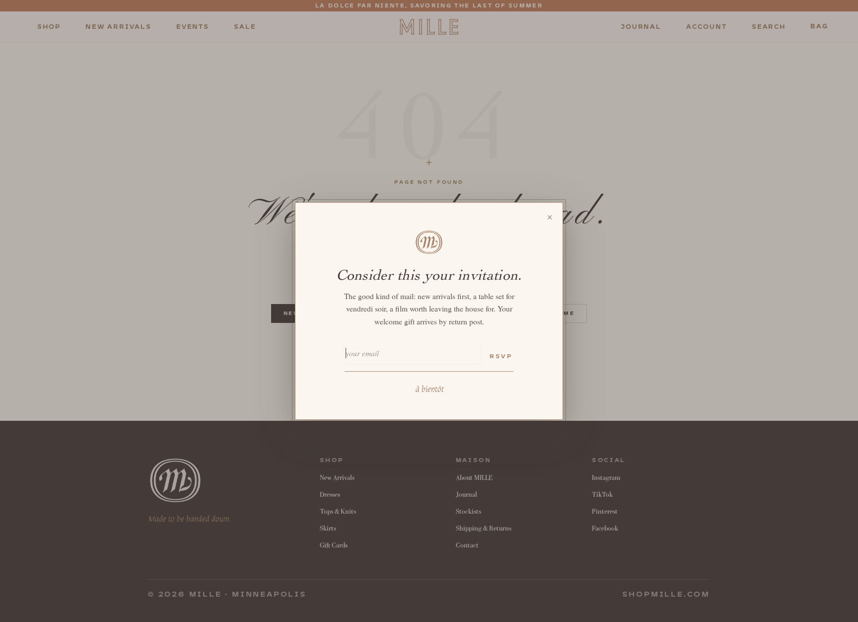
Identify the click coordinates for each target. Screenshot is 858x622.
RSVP (501, 356)
